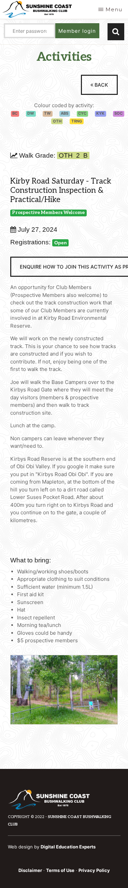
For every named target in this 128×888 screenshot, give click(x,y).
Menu (113, 9)
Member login (77, 31)
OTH (57, 121)
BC (14, 113)
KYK (100, 113)
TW (47, 113)
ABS (64, 113)
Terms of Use (60, 870)
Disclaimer (30, 870)
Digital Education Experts (68, 846)
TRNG (76, 121)
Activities (64, 57)
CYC (82, 113)
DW (30, 113)
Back (100, 85)
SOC (118, 113)
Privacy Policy (94, 870)
